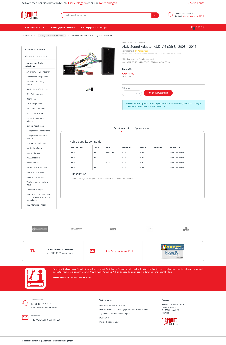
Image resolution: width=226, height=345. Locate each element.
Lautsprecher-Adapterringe (38, 130)
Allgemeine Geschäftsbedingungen (114, 313)
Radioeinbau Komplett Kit (38, 167)
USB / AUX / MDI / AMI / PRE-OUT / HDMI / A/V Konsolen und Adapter (39, 197)
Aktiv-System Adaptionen (37, 76)
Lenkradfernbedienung (36, 143)
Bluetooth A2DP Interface (37, 89)
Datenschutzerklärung (108, 322)
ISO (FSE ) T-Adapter (35, 113)
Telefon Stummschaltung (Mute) (37, 183)
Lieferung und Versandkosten (112, 305)
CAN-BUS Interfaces (35, 94)
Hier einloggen (77, 3)
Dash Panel (31, 99)
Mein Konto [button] (197, 3)
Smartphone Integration (37, 177)
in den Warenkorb (160, 93)
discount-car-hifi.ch (32, 340)
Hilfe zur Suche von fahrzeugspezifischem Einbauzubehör (124, 309)
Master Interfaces (34, 148)
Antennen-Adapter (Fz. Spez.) (36, 83)
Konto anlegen (107, 3)
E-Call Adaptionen (34, 103)
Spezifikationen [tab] (143, 128)
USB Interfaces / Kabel (36, 205)
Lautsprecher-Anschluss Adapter (37, 137)
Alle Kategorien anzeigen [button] (36, 56)
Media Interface (33, 153)
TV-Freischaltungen (35, 189)
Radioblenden (33, 162)
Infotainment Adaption (36, 108)
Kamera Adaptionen (35, 126)
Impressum (104, 318)
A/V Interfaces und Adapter (38, 72)
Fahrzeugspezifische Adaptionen (52, 35)
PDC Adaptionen (34, 157)
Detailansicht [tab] (121, 128)
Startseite (27, 35)
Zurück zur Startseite (35, 49)
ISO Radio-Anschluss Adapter (35, 119)
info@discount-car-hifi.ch (194, 16)
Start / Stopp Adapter (36, 172)
